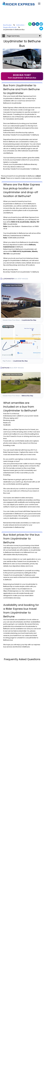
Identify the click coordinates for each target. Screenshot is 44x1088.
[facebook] (34, 24)
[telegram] (41, 24)
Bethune (18, 98)
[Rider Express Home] (18, 3)
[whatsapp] (30, 24)
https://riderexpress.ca (12, 591)
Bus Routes (7, 25)
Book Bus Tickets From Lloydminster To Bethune (21, 135)
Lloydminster (8, 98)
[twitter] (41, 28)
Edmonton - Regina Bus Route (14, 26)
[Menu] (39, 3)
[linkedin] (37, 24)
